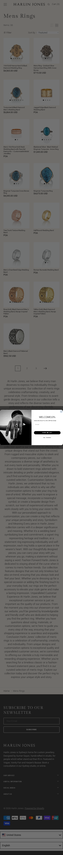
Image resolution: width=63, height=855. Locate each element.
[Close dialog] (61, 412)
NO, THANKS (47, 437)
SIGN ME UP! (47, 432)
